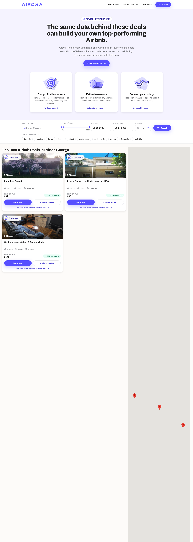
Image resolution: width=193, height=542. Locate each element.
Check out (118, 123)
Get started (163, 4)
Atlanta (113, 139)
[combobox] (26, 128)
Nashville (138, 139)
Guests (138, 123)
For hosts (147, 4)
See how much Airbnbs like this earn (32, 208)
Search (162, 127)
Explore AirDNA (96, 63)
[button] (183, 425)
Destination (27, 123)
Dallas (50, 139)
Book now (17, 202)
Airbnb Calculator (131, 4)
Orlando (27, 139)
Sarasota (125, 139)
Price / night (68, 123)
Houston (39, 139)
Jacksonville (99, 139)
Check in (95, 123)
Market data (113, 4)
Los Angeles (84, 139)
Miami (71, 139)
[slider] (62, 127)
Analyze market (47, 202)
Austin (61, 139)
